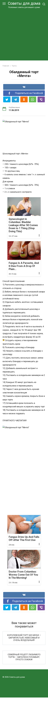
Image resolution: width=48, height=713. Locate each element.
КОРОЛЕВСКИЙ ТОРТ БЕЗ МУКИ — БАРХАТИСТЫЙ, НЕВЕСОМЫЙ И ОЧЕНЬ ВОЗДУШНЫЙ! (24, 637)
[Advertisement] (24, 34)
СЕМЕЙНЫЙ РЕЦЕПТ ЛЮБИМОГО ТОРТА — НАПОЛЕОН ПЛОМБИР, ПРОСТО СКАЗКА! (24, 657)
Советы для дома (24, 3)
